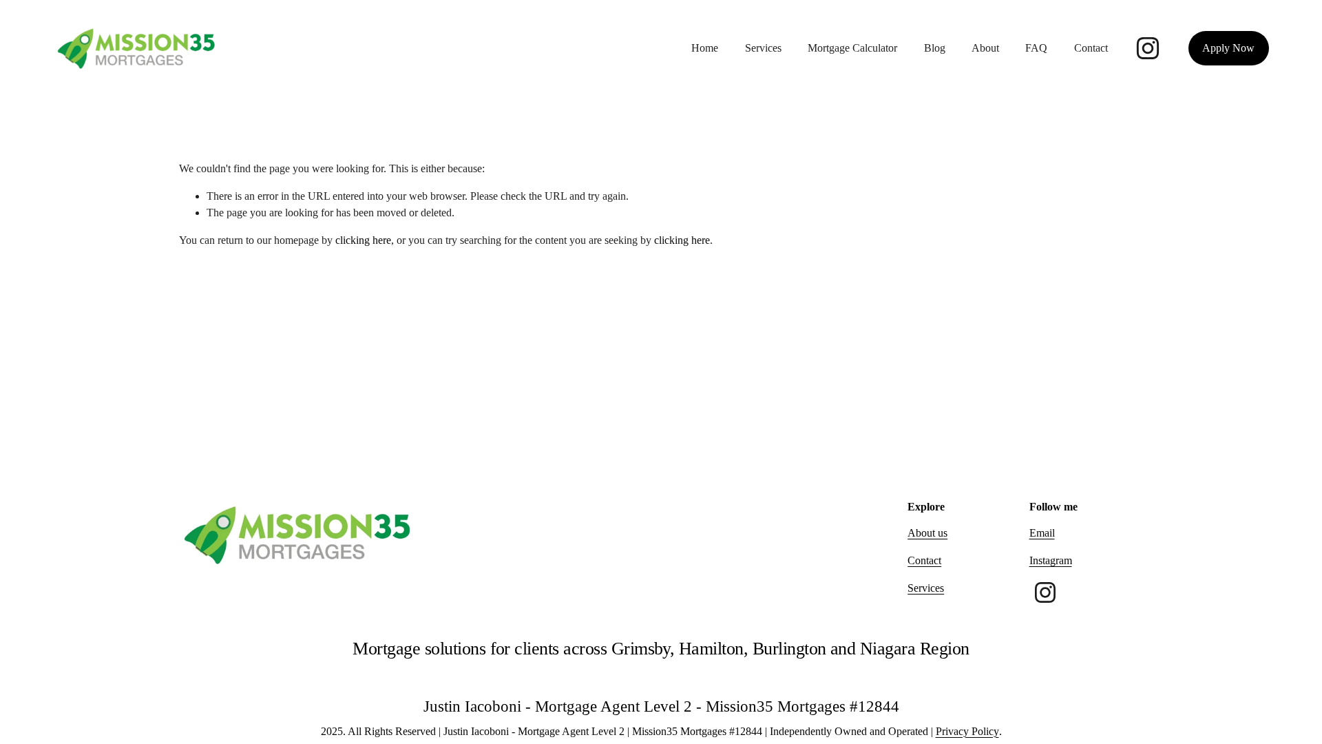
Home (704, 48)
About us (927, 533)
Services (763, 48)
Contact (1091, 48)
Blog (934, 48)
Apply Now (1228, 48)
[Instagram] (1148, 48)
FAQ (1036, 48)
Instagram (1050, 560)
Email (1042, 533)
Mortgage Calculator (852, 48)
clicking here (363, 240)
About (985, 48)
